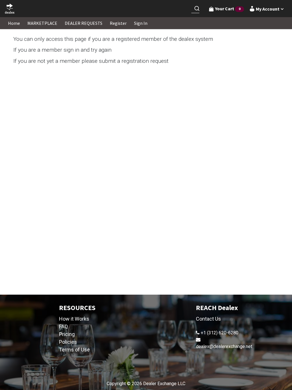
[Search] (196, 8)
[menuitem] (14, 23)
